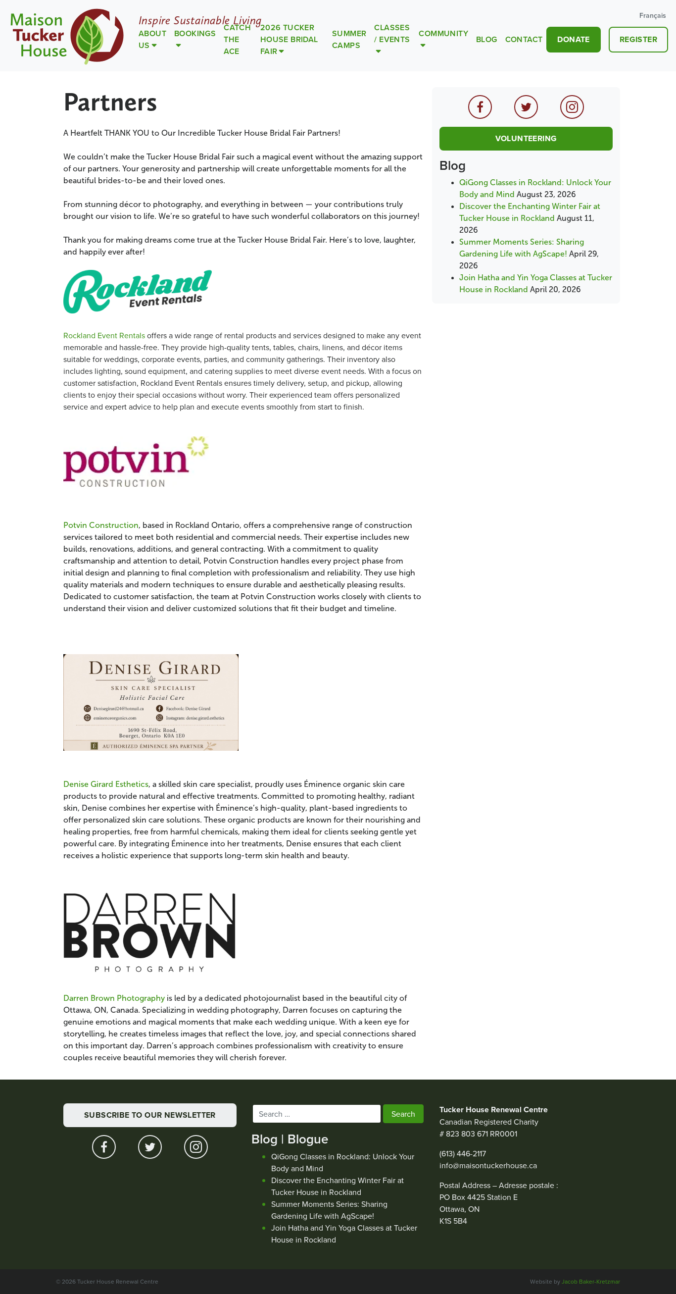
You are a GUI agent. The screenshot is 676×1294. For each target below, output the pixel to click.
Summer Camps (349, 39)
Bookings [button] (195, 33)
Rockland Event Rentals (104, 335)
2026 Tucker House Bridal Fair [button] (289, 39)
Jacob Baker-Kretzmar (591, 1281)
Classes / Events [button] (392, 33)
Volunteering (526, 138)
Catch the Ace (237, 39)
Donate (573, 39)
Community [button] (443, 33)
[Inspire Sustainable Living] (67, 35)
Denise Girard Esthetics (105, 784)
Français (652, 15)
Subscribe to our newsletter (150, 1115)
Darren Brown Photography (114, 998)
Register (638, 39)
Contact (524, 39)
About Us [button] (152, 39)
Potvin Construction (101, 525)
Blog (486, 39)
